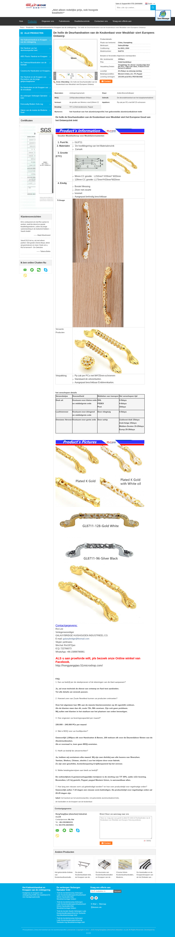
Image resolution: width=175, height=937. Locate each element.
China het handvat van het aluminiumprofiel (50, 930)
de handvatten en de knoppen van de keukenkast (74, 802)
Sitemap (102, 904)
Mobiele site (97, 907)
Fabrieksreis (64, 21)
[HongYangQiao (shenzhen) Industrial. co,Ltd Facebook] (96, 898)
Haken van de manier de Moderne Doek (34, 111)
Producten (32, 21)
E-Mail (93, 904)
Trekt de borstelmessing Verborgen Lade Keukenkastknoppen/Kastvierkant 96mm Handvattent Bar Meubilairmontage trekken (71, 896)
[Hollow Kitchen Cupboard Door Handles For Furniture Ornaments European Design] (75, 55)
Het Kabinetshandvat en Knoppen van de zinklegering (56, 27)
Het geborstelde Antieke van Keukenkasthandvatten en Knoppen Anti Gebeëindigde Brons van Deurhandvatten (64, 874)
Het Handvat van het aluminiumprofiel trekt (29, 49)
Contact (107, 81)
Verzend (117, 891)
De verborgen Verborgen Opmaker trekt (34, 97)
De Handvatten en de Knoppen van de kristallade (34, 88)
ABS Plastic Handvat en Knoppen (34, 56)
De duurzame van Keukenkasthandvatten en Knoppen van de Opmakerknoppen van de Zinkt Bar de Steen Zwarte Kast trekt (104, 874)
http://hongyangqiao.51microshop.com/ (79, 665)
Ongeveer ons (48, 21)
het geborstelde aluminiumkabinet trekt (104, 798)
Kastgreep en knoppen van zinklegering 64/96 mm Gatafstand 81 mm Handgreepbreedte (36, 895)
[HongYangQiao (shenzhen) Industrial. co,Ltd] (35, 6)
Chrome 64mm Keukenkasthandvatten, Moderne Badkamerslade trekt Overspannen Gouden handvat (125, 874)
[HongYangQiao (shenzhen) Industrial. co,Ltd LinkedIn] (92, 898)
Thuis (22, 27)
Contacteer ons (101, 21)
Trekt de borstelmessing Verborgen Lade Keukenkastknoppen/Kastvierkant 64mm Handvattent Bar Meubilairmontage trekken (71, 905)
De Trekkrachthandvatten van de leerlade (33, 64)
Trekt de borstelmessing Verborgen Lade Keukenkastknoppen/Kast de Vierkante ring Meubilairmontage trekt (71, 920)
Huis (21, 21)
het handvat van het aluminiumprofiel (75, 798)
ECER (88, 933)
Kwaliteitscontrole (82, 21)
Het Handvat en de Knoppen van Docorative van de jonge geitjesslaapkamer (33, 79)
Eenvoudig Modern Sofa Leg (32, 104)
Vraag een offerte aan (122, 21)
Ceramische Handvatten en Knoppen (35, 71)
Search (153, 7)
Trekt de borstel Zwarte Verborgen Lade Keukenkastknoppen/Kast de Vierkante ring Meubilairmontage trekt (71, 913)
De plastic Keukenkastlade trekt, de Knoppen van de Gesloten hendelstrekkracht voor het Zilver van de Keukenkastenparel (83, 874)
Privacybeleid (28, 930)
